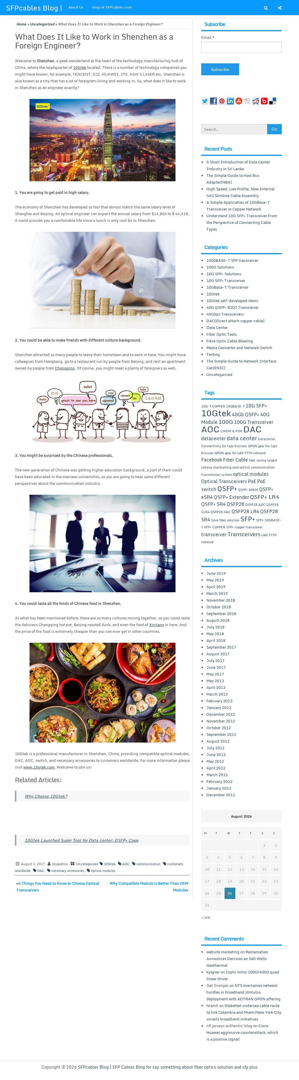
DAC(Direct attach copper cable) (235, 321)
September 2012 (221, 734)
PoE (252, 481)
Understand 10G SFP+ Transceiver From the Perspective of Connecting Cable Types (241, 222)
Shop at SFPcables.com (112, 7)
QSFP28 (235, 504)
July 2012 (215, 748)
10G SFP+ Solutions (223, 274)
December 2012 (220, 714)
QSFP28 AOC (255, 504)
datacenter (213, 438)
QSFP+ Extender (231, 497)
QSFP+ (227, 488)
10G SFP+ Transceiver (225, 280)
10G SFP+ (256, 406)
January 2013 (218, 707)
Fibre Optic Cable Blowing (229, 341)
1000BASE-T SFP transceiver (232, 260)
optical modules (103, 870)
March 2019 (217, 593)
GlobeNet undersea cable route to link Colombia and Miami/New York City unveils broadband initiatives (243, 1012)
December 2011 (220, 795)
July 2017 (215, 660)
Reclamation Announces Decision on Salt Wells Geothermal (237, 958)
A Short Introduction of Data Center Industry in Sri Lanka (238, 165)
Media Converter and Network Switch (239, 347)
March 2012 (217, 774)
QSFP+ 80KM (248, 489)
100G (225, 421)
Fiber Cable (235, 460)
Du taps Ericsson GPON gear (243, 446)
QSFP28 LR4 (245, 511)
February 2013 (219, 701)
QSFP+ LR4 (264, 496)
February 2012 (219, 781)
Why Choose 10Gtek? (46, 796)
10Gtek (109, 864)
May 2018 (215, 633)
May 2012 (215, 761)
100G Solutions (220, 267)
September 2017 (221, 647)
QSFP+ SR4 (213, 504)
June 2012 (216, 754)
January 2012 (218, 788)
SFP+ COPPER (214, 527)
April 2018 (215, 640)
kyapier (213, 972)
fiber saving (257, 460)
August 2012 (218, 741)
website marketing (222, 952)
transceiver (214, 534)
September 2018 (221, 613)
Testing (213, 354)
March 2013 (217, 694)
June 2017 (216, 667)
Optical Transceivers (224, 481)
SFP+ (247, 518)
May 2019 (215, 580)
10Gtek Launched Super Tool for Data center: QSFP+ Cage (81, 840)
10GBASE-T (235, 406)
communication (148, 864)
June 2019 (216, 573)
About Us (76, 7)
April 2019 (215, 586)
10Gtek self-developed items (232, 300)
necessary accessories (67, 870)
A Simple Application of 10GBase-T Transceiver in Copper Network (238, 205)
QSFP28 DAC (221, 512)
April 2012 (215, 768)
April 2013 (215, 687)
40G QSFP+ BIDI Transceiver (232, 307)
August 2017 (218, 654)
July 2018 (215, 627)
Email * (207, 37)
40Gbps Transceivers (225, 314)
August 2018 (218, 620)
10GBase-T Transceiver (227, 287)
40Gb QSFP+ (245, 414)
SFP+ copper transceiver (244, 527)
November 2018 (220, 600)
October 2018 (218, 607)
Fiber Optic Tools (221, 334)
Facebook (211, 460)
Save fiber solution (225, 520)
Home (21, 24)
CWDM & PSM (231, 431)
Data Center (217, 327)
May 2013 (215, 680)
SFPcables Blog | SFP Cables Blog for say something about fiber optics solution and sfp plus (168, 1067)
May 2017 (215, 674)
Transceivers (243, 534)
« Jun (205, 917)
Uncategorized (42, 24)
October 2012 (218, 727)
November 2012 (220, 721)
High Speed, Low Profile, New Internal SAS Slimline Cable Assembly (240, 192)
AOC (125, 864)
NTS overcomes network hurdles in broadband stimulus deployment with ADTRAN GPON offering (243, 992)
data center (242, 438)
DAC (40, 870)
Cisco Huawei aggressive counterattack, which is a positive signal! (242, 1032)
